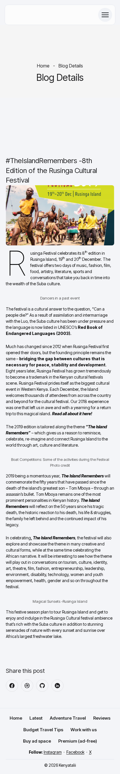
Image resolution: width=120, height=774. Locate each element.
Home (43, 66)
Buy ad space (37, 741)
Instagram (53, 752)
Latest (36, 718)
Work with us (83, 729)
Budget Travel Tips (43, 729)
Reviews (101, 718)
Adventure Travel (68, 718)
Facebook (75, 752)
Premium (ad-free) (77, 741)
